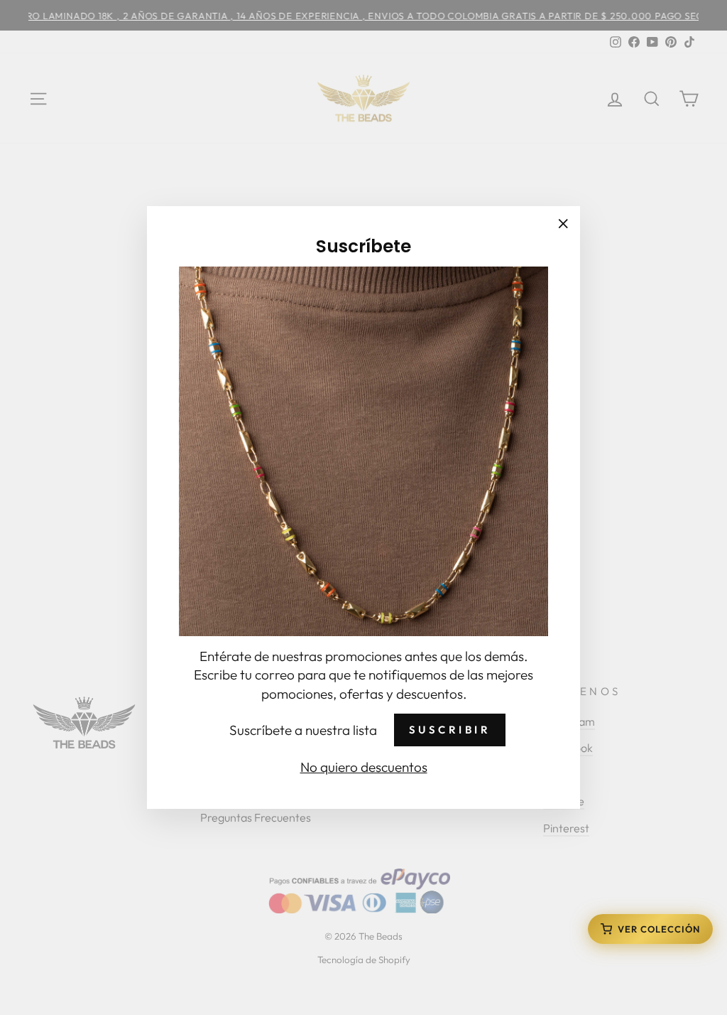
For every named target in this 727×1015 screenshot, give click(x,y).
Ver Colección (659, 929)
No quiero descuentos (363, 766)
